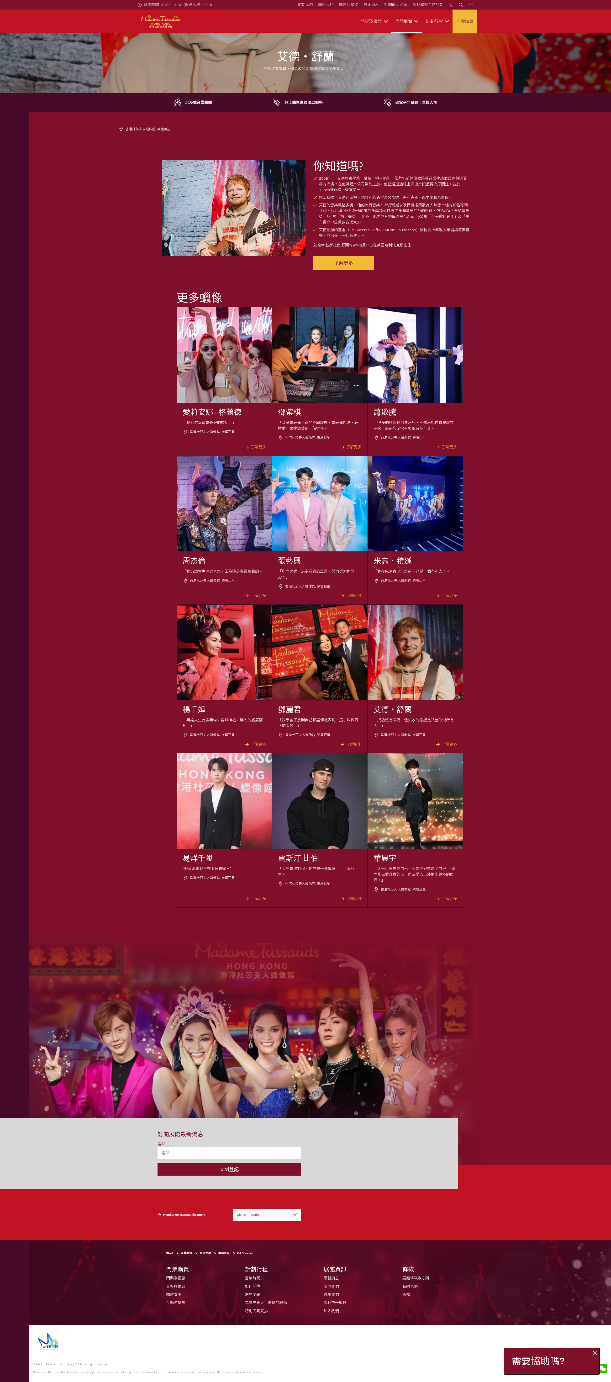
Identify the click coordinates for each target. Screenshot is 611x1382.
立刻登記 (229, 1169)
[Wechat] (602, 1368)
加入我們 (331, 1311)
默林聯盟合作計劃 (428, 4)
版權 (406, 1294)
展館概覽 (186, 1253)
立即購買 (465, 21)
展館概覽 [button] (403, 21)
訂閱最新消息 (395, 4)
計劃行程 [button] (434, 21)
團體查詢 (173, 1294)
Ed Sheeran (245, 1253)
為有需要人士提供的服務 (266, 1302)
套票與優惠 (175, 1286)
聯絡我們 (325, 4)
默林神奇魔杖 (335, 1302)
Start (169, 1253)
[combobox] (267, 1215)
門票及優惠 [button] (371, 21)
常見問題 (252, 1294)
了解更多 (343, 263)
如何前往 (252, 1286)
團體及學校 (348, 4)
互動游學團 (175, 1302)
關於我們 (305, 4)
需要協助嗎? (538, 1361)
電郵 (161, 1144)
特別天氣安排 (256, 1311)
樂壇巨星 (224, 1253)
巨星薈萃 (205, 1253)
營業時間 (252, 1278)
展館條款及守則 (415, 1278)
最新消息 (371, 4)
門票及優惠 (175, 1278)
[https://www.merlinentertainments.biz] (49, 1342)
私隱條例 (410, 1286)
